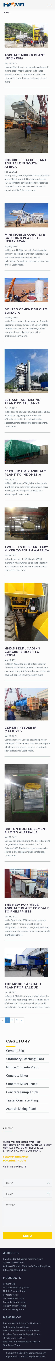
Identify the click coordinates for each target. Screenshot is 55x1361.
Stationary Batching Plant (25, 1059)
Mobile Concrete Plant (22, 1067)
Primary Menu (49, 5)
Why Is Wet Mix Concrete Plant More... (22, 1330)
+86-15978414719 (15, 1262)
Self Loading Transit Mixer (16, 1326)
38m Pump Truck (11, 1345)
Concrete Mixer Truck (21, 1083)
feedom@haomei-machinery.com (26, 1258)
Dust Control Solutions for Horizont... (22, 1323)
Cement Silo (15, 1050)
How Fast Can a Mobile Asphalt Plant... (22, 1334)
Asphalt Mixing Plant (21, 1108)
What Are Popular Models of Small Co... (22, 1341)
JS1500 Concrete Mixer (14, 1337)
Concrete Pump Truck (22, 1092)
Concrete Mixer (17, 1075)
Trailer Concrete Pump (22, 1100)
